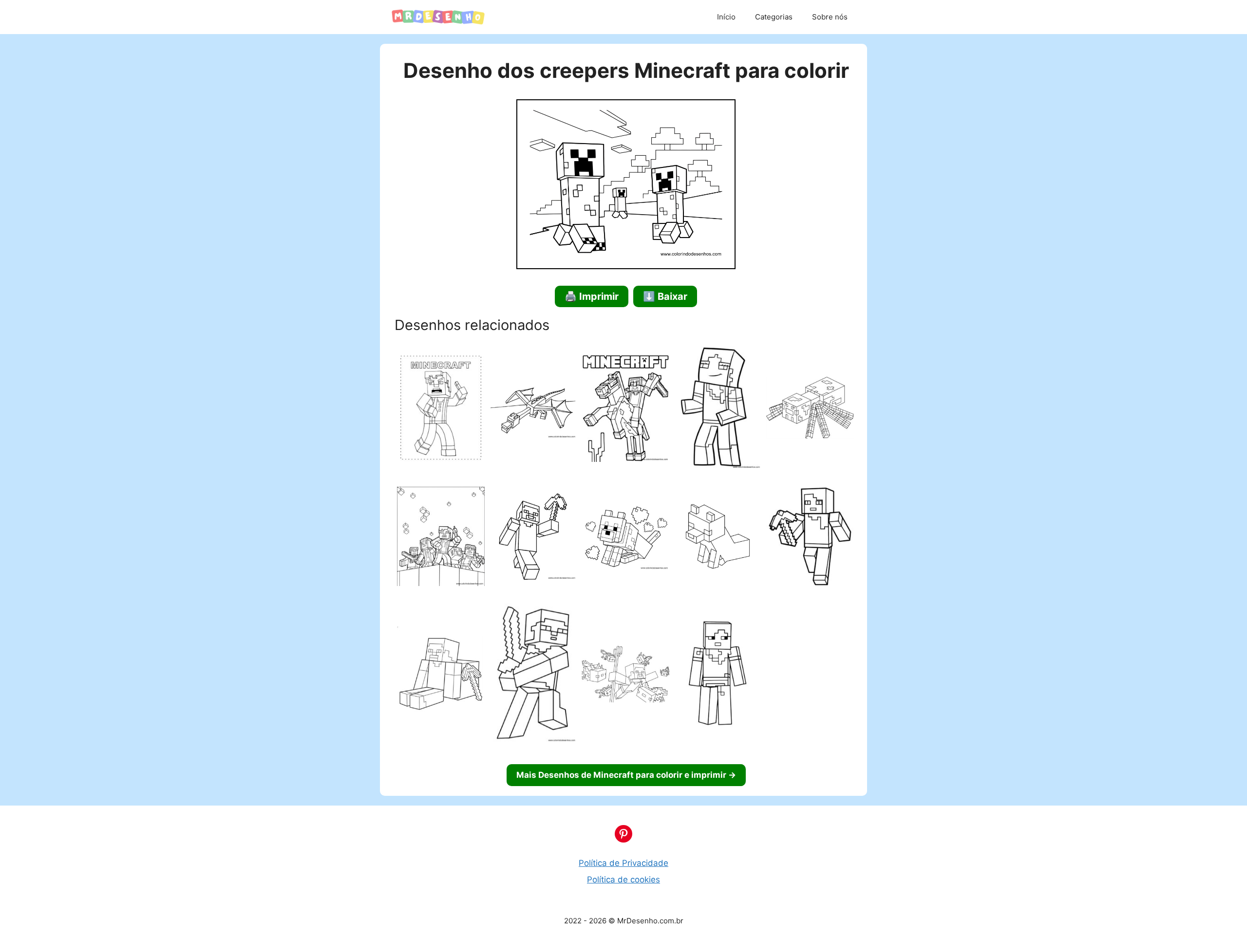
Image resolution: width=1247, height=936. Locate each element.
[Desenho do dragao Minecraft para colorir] (533, 409)
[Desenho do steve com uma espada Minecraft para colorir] (533, 675)
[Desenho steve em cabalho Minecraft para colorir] (625, 409)
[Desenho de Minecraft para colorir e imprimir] (441, 409)
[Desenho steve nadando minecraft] (625, 675)
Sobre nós (830, 16)
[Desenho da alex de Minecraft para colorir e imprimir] (810, 538)
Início (726, 16)
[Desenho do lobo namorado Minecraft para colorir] (625, 538)
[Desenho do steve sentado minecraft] (441, 675)
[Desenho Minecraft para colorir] (441, 538)
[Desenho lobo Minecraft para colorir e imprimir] (718, 538)
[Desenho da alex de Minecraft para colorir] (718, 410)
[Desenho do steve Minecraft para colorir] (533, 538)
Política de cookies (623, 879)
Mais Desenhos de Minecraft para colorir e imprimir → (626, 775)
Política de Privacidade (623, 863)
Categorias (774, 16)
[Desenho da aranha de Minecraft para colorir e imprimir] (810, 409)
